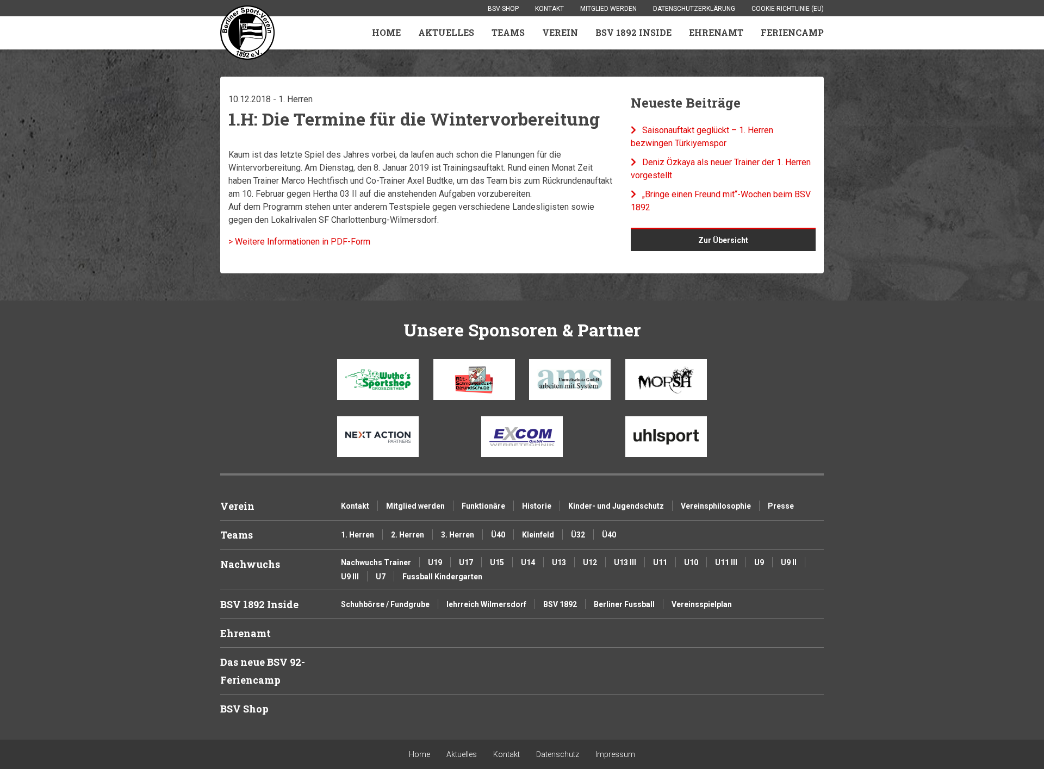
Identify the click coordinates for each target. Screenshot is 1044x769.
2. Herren (407, 534)
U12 (590, 562)
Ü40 (498, 534)
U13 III (625, 562)
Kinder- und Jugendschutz (616, 506)
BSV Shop (244, 708)
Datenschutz (557, 754)
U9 (759, 562)
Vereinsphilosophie (716, 506)
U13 (559, 562)
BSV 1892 (560, 604)
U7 (381, 576)
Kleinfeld (538, 534)
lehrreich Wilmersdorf (486, 604)
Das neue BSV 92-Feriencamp (262, 670)
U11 (660, 562)
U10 (691, 562)
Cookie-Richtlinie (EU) (787, 8)
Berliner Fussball (624, 604)
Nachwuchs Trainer (376, 562)
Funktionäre (483, 506)
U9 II (789, 562)
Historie (536, 506)
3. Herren (457, 534)
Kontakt (549, 8)
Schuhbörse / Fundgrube (385, 604)
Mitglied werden (608, 8)
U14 (528, 562)
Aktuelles (446, 32)
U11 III (726, 562)
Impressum (615, 754)
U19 (435, 562)
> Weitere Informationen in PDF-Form (299, 241)
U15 (497, 562)
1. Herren (357, 534)
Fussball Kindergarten (442, 576)
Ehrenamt (716, 32)
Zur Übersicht (723, 240)
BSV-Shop (503, 8)
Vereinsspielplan (702, 604)
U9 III (350, 576)
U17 (466, 562)
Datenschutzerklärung (694, 8)
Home (386, 32)
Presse (781, 506)
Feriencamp (792, 32)
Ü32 (578, 534)
